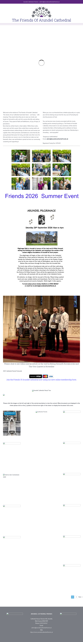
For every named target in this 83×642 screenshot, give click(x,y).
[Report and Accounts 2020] (72, 576)
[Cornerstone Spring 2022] (12, 423)
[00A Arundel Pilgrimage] (72, 546)
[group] (41, 296)
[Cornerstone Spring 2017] (12, 548)
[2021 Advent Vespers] (72, 516)
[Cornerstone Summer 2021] (12, 454)
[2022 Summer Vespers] (72, 423)
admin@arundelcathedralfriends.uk (49, 2)
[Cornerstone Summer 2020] (12, 486)
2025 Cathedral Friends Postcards (12, 371)
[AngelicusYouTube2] (4, 395)
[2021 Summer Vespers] (72, 485)
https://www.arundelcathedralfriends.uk (41, 632)
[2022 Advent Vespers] (72, 454)
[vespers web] (41, 147)
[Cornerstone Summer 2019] (12, 517)
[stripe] (41, 375)
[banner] (41, 390)
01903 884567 (43, 623)
